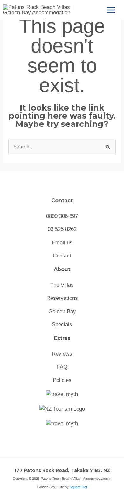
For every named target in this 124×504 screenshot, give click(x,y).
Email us (62, 243)
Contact (62, 256)
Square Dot (78, 487)
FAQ (62, 367)
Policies (62, 380)
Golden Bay (62, 311)
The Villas (62, 285)
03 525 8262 (62, 229)
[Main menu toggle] (111, 10)
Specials (62, 324)
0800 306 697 (62, 216)
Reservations (62, 298)
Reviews (62, 354)
